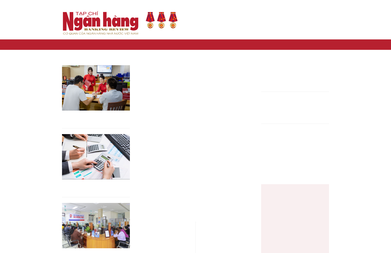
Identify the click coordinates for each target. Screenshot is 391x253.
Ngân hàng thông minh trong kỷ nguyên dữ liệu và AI (276, 108)
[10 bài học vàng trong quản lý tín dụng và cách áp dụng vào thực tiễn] (96, 88)
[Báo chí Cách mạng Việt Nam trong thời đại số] (277, 198)
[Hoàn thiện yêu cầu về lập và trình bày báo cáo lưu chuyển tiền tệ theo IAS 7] (96, 156)
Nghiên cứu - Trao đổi (259, 44)
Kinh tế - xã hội (80, 44)
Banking (304, 44)
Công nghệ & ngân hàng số (179, 44)
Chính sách (106, 44)
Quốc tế (287, 44)
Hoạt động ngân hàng (136, 44)
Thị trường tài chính (222, 44)
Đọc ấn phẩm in (255, 23)
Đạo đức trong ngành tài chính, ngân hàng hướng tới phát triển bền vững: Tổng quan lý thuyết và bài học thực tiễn (277, 140)
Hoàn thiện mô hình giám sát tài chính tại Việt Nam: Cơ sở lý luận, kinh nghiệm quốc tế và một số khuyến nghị (277, 76)
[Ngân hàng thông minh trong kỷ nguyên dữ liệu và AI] (313, 107)
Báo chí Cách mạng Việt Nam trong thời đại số (308, 195)
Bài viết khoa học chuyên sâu (303, 23)
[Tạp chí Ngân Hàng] (64, 45)
